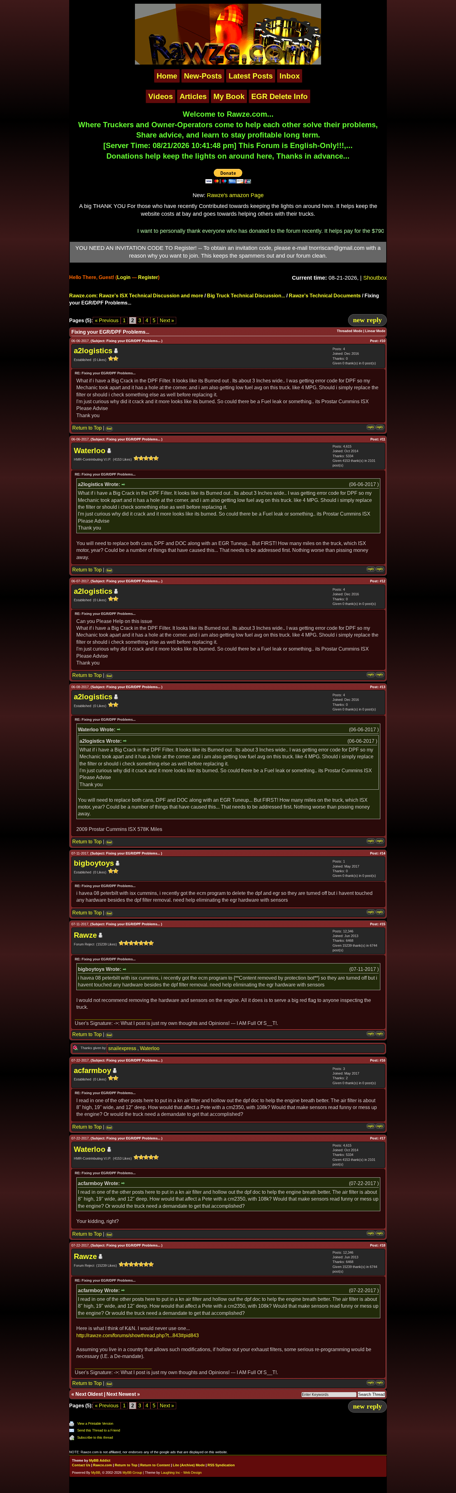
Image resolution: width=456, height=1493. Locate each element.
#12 (382, 581)
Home (167, 76)
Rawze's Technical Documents (325, 295)
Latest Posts (251, 76)
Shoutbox (375, 278)
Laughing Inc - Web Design (181, 1472)
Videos (160, 96)
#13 (382, 687)
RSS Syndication (221, 1465)
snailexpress (122, 1048)
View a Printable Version (95, 1423)
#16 (382, 1060)
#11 (382, 439)
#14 (382, 853)
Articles (193, 96)
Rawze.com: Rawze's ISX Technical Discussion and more (136, 295)
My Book (228, 96)
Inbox (289, 76)
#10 (382, 341)
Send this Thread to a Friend (98, 1430)
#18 (382, 1245)
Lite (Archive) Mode (189, 1465)
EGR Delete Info (279, 96)
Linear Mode (375, 331)
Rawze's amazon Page (235, 195)
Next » (167, 320)
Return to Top (87, 428)
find (109, 428)
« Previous (106, 320)
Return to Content (155, 1465)
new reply (367, 320)
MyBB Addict (99, 1460)
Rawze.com (102, 1465)
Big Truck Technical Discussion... (246, 295)
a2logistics (93, 350)
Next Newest (121, 1394)
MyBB (95, 1472)
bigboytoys (94, 863)
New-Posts (203, 76)
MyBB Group (132, 1472)
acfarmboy (92, 1070)
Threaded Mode (349, 331)
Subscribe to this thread (95, 1437)
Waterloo (89, 450)
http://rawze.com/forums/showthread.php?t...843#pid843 (137, 1335)
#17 (382, 1138)
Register (148, 277)
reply (371, 427)
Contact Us (81, 1465)
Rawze (85, 935)
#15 (382, 924)
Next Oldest (89, 1394)
